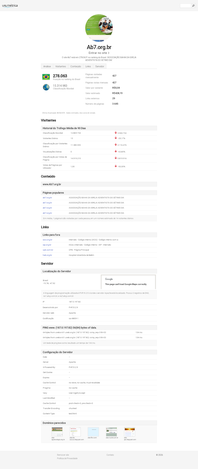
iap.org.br (47, 245)
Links (88, 66)
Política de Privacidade (67, 458)
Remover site (63, 455)
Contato (110, 455)
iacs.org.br (47, 240)
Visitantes (60, 66)
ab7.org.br (47, 198)
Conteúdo (75, 66)
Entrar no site (98, 53)
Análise (47, 66)
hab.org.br (47, 255)
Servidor (99, 66)
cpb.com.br (48, 250)
